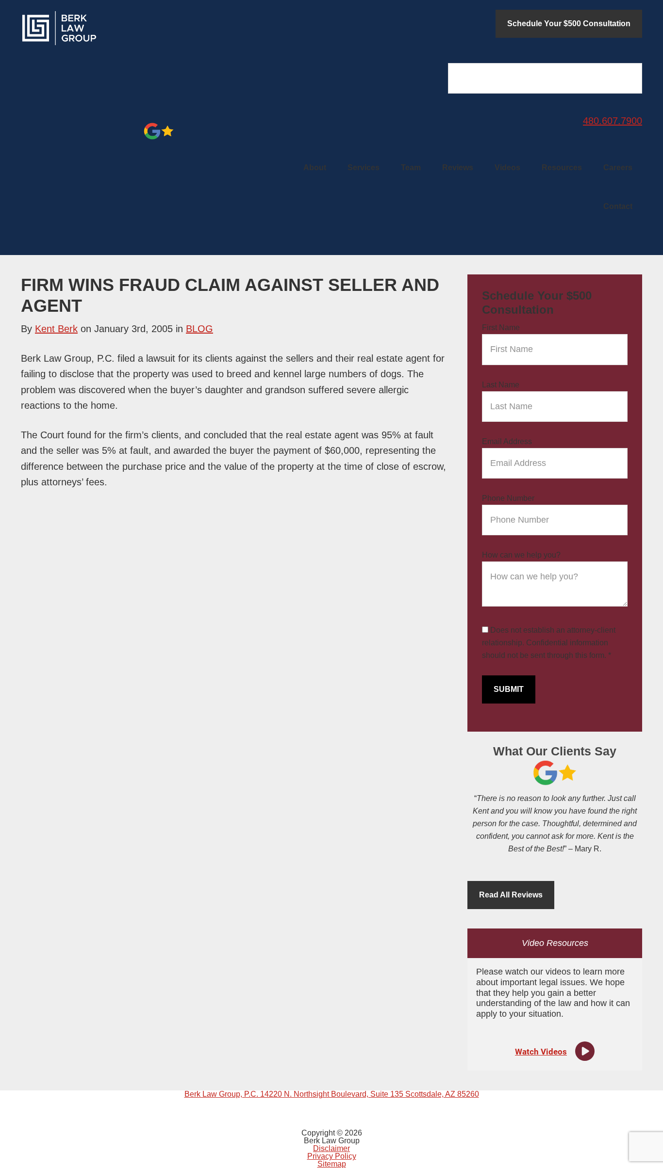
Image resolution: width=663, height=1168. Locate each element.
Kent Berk (56, 328)
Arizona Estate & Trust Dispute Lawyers (93, 28)
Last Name (500, 385)
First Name (501, 327)
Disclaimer (331, 1148)
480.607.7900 (612, 120)
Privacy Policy (331, 1156)
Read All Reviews (511, 895)
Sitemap (331, 1164)
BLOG (199, 328)
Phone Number (508, 498)
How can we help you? (521, 555)
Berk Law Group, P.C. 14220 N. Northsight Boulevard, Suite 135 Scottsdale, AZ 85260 (331, 1094)
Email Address (507, 441)
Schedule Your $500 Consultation (568, 23)
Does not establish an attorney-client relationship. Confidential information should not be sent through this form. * (548, 642)
